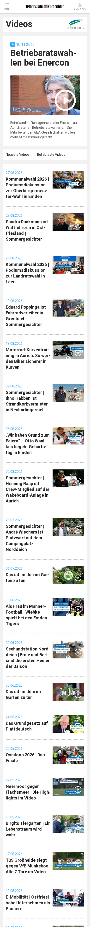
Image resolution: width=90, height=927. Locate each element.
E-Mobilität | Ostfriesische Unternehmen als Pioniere (28, 903)
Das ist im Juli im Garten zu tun (28, 578)
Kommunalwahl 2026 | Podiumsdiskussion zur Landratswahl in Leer (27, 273)
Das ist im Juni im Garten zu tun (23, 695)
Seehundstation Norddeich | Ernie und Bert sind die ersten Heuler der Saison (28, 658)
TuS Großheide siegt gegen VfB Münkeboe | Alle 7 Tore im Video (28, 866)
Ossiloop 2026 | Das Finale (25, 758)
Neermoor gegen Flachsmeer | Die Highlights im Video (28, 792)
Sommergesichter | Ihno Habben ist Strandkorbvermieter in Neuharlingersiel (27, 401)
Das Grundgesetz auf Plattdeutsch (27, 726)
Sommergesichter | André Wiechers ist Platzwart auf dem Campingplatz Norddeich (25, 538)
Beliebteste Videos (51, 154)
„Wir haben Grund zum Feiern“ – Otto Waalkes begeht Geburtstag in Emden (28, 444)
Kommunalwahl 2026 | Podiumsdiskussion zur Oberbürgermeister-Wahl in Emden (27, 188)
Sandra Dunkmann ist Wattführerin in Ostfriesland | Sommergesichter (27, 231)
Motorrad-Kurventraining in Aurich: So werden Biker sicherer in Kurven (28, 359)
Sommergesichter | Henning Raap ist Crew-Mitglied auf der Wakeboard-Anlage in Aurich (27, 489)
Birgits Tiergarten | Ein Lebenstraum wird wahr (28, 829)
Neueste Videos (18, 154)
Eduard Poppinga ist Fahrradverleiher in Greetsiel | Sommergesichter (26, 316)
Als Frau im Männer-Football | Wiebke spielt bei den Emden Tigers (26, 615)
